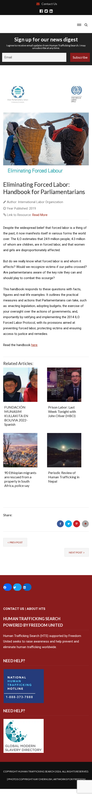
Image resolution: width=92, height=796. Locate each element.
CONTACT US (13, 616)
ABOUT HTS (36, 616)
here (34, 352)
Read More (39, 222)
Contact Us (49, 4)
